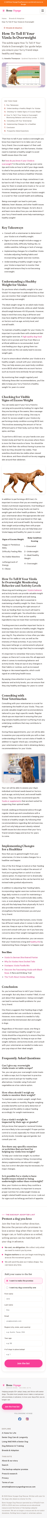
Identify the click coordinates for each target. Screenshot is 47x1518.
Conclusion (11, 127)
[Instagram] (27, 1419)
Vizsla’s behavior (34, 590)
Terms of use (7, 1482)
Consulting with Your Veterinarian (19, 121)
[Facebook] (19, 1419)
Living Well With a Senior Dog (15, 1441)
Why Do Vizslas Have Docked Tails (19, 961)
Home (4, 18)
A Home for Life (9, 1433)
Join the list (23, 1363)
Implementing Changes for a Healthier (21, 124)
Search (5, 1465)
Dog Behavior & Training (13, 1446)
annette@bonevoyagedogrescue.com (18, 1487)
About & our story (10, 1460)
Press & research (9, 1473)
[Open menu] (42, 10)
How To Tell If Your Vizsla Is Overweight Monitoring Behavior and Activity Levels (21, 116)
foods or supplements (11, 801)
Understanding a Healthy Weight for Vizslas (23, 108)
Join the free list (12, 1406)
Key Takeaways (12, 105)
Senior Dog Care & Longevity (15, 1437)
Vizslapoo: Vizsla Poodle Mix (17, 965)
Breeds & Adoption (16, 18)
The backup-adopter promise (15, 1469)
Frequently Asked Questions (18, 131)
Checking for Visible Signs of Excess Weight (24, 112)
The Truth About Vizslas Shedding (19, 977)
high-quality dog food (32, 336)
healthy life (35, 942)
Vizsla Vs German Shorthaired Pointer (21, 957)
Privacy (5, 1478)
